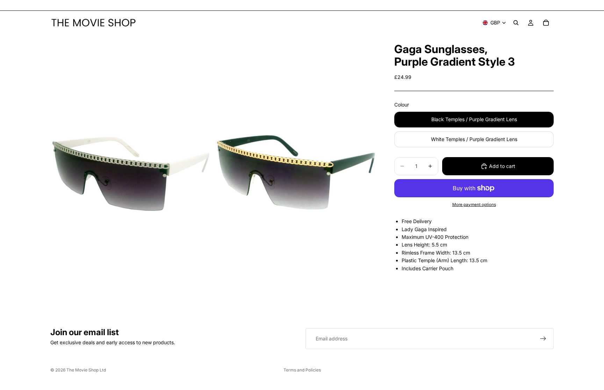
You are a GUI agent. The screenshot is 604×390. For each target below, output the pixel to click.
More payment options (474, 204)
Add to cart (502, 166)
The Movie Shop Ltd (86, 370)
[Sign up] (543, 338)
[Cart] (546, 22)
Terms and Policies (302, 370)
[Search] (516, 22)
